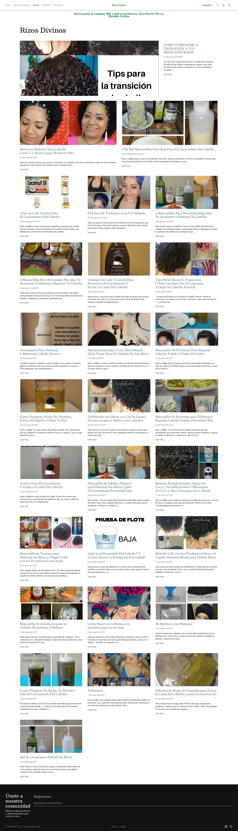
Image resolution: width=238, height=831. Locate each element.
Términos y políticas (119, 827)
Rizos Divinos (17, 826)
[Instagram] (230, 826)
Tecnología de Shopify (31, 826)
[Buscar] (218, 5)
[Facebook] (226, 826)
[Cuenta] (223, 5)
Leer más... (169, 74)
